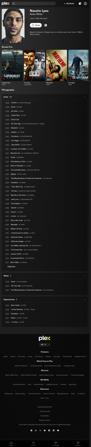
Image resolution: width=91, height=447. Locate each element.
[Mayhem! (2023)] (56, 68)
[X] (40, 430)
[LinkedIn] (53, 430)
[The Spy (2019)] (34, 68)
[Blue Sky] (45, 430)
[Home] (6, 3)
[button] (85, 3)
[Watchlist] (80, 3)
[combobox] (35, 3)
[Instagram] (46, 25)
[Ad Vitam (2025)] (78, 68)
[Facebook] (49, 430)
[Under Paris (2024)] (12, 68)
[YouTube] (58, 430)
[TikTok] (36, 430)
